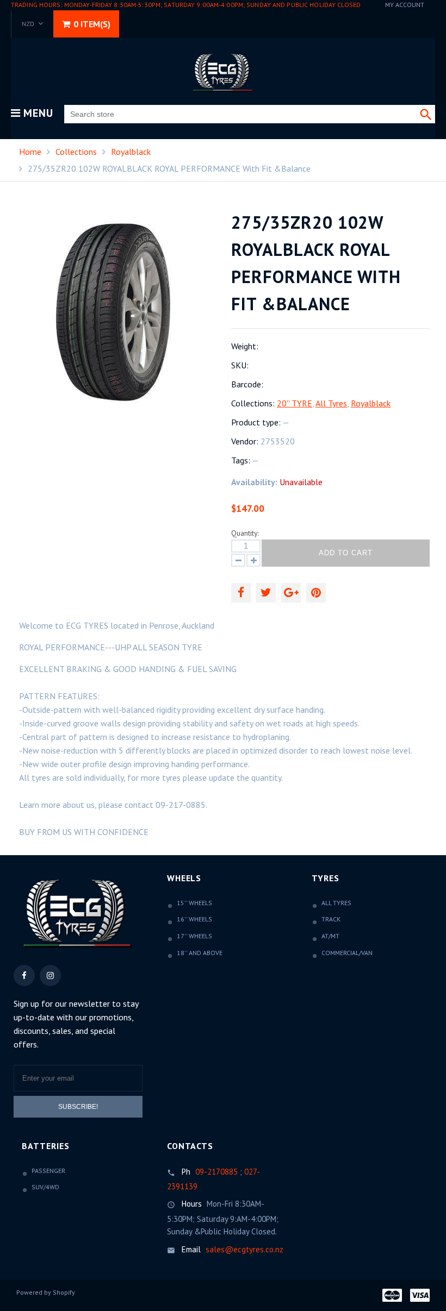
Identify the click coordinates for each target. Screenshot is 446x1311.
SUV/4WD (45, 1187)
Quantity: (245, 533)
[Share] (241, 593)
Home (30, 151)
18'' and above (199, 953)
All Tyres (331, 403)
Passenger (48, 1170)
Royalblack (131, 151)
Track (330, 919)
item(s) (91, 23)
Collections (76, 151)
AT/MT (330, 936)
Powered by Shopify (45, 1292)
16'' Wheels (194, 919)
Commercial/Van (347, 953)
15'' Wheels (194, 903)
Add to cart (346, 553)
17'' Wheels (194, 936)
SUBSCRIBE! (78, 1107)
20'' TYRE (294, 403)
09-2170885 (216, 1171)
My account (404, 5)
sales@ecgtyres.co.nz (244, 1249)
